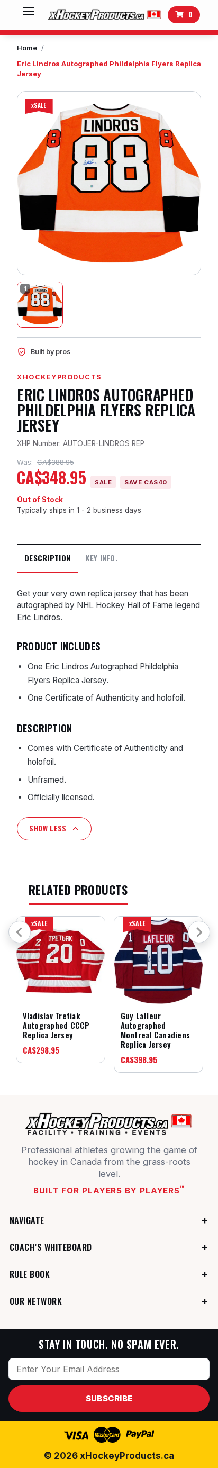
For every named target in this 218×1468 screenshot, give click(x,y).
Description (47, 558)
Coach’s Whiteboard (51, 1247)
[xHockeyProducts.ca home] (109, 1124)
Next (199, 932)
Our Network (36, 1301)
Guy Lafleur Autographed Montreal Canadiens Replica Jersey (155, 1030)
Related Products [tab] (78, 890)
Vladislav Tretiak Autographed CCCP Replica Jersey (56, 1025)
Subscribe (109, 1398)
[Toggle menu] (28, 14)
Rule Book (30, 1274)
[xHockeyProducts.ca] (103, 15)
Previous (19, 932)
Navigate (27, 1220)
